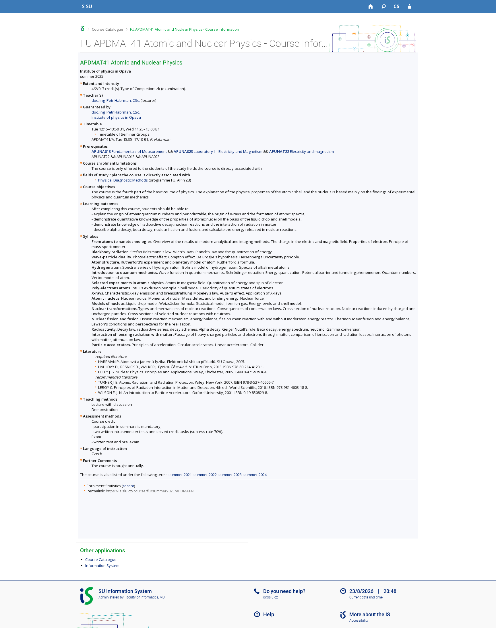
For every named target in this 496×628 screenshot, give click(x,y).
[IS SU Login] (409, 6)
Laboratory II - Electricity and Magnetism (218, 151)
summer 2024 (255, 474)
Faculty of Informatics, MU (145, 597)
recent (128, 485)
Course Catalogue (107, 29)
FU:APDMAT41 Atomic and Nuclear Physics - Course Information (184, 29)
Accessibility (359, 621)
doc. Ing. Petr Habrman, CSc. (116, 100)
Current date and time (366, 597)
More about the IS (369, 614)
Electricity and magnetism (301, 151)
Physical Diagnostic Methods (123, 180)
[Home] (370, 6)
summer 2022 (205, 474)
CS (396, 6)
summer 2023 (230, 474)
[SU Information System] (82, 28)
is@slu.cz (270, 597)
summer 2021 (180, 474)
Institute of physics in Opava (116, 117)
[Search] (383, 6)
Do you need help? (284, 591)
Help (268, 614)
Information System (102, 565)
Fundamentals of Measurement (129, 151)
